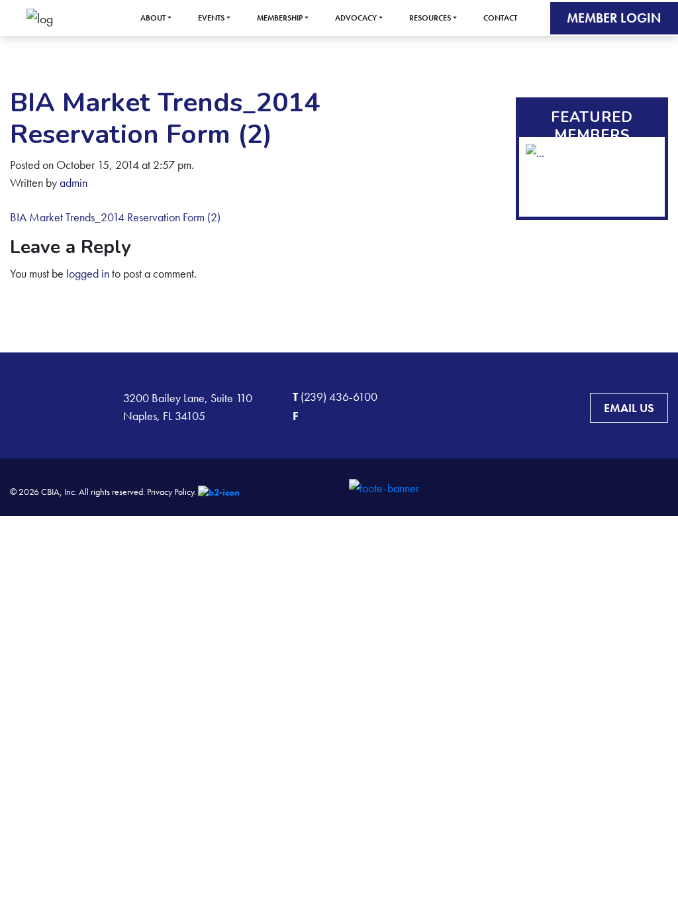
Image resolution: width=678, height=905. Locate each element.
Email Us (629, 407)
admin (73, 182)
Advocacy (356, 18)
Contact (500, 18)
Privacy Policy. (171, 492)
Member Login (614, 18)
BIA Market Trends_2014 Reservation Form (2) (115, 217)
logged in (87, 273)
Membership (280, 18)
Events (211, 18)
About (153, 18)
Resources (430, 18)
